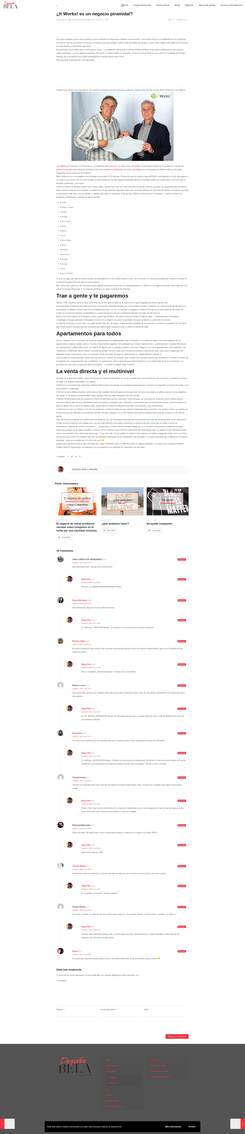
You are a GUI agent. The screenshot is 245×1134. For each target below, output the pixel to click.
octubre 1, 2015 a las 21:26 (81, 603)
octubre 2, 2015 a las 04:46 (81, 781)
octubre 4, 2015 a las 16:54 (90, 848)
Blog (107, 1089)
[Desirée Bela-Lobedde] (11, 5)
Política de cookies (159, 1065)
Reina (74, 951)
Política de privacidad (160, 1071)
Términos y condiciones (161, 1077)
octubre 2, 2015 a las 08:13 (81, 869)
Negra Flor (86, 579)
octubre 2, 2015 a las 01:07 (81, 689)
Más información (173, 1127)
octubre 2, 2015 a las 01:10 (81, 736)
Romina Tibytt (78, 641)
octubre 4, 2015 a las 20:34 (90, 930)
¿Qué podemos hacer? (115, 523)
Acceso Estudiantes (114, 1106)
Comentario (61, 980)
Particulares (111, 1071)
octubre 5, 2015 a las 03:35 (81, 954)
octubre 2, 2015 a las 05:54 (81, 828)
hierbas (137, 166)
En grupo (113, 1077)
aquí (154, 430)
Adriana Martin (79, 866)
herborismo (113, 166)
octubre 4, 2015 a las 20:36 (90, 582)
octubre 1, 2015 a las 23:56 (81, 644)
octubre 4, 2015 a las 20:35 (90, 712)
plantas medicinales (64, 169)
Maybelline (77, 733)
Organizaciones (112, 1065)
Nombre (60, 1009)
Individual (113, 1083)
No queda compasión (159, 523)
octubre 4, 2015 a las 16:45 (81, 910)
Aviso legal (155, 1060)
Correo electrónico (108, 1009)
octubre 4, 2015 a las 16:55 (90, 804)
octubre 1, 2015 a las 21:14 (81, 563)
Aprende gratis (112, 1100)
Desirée (109, 1095)
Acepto (191, 1126)
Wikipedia (118, 169)
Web (146, 1009)
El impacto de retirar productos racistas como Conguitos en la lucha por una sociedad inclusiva (76, 527)
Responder (181, 559)
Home (108, 1060)
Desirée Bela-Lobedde (80, 20)
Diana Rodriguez (79, 600)
